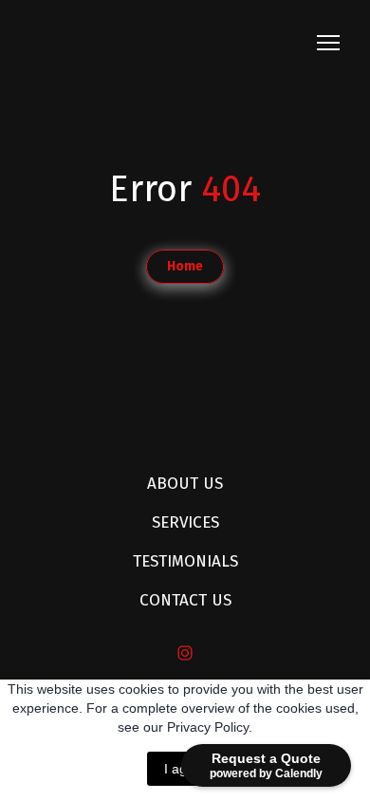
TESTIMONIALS (185, 561)
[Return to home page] (157, 42)
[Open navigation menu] (328, 43)
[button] (185, 267)
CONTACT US (185, 600)
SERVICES (185, 522)
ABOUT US (185, 484)
